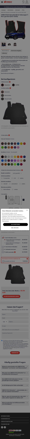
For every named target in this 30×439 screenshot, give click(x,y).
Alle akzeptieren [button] (15, 224)
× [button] (26, 210)
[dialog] (15, 219)
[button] (15, 228)
